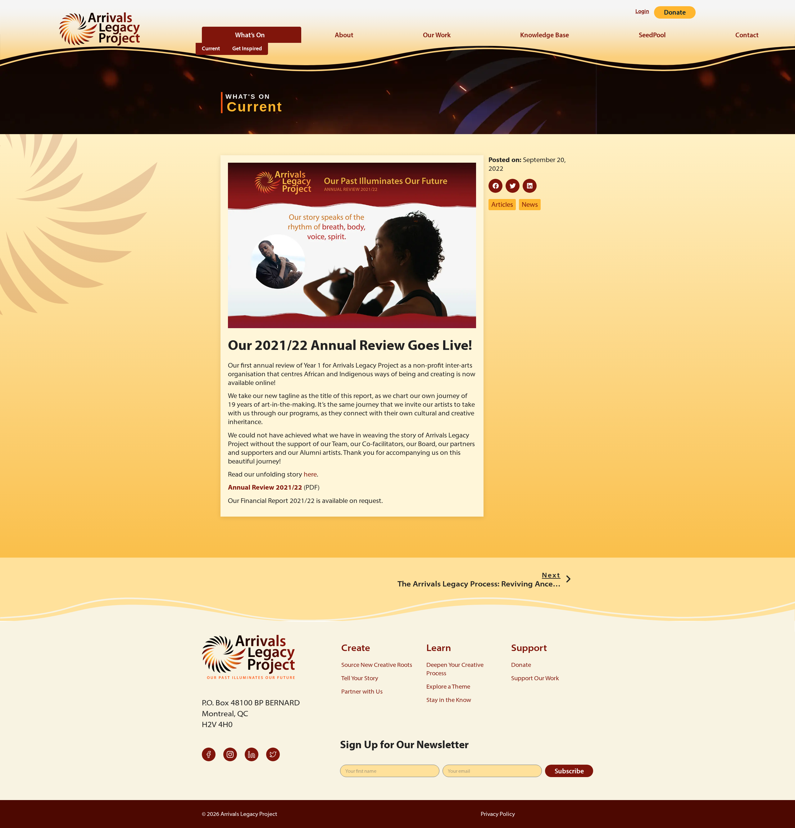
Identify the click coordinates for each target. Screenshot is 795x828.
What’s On (250, 34)
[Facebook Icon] (209, 754)
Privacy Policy (498, 813)
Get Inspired (247, 48)
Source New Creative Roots (376, 664)
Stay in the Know (448, 700)
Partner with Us (362, 691)
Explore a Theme (448, 686)
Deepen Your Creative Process (455, 669)
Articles (502, 204)
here (310, 474)
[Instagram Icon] (230, 754)
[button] (495, 186)
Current (211, 48)
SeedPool (652, 34)
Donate (521, 664)
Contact (747, 34)
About (344, 34)
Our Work (437, 34)
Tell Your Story (359, 678)
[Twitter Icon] (273, 754)
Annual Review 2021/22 (265, 487)
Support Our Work (535, 678)
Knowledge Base (544, 34)
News (530, 204)
